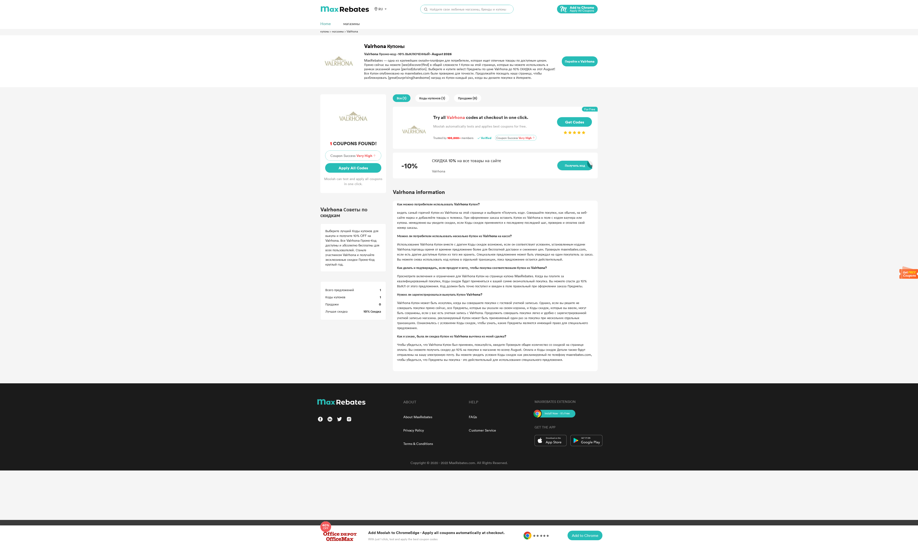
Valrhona (352, 31)
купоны (324, 31)
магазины (338, 31)
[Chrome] (577, 9)
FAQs (473, 417)
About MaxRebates (417, 417)
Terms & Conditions (418, 443)
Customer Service (482, 430)
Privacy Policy (413, 430)
